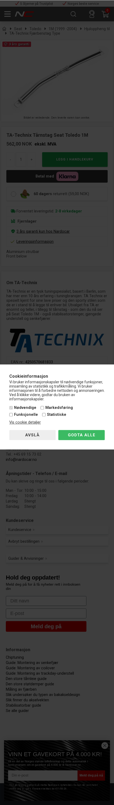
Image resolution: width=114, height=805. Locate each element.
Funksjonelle (26, 414)
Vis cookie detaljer (25, 422)
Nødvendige (25, 408)
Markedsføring (59, 408)
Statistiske (56, 414)
